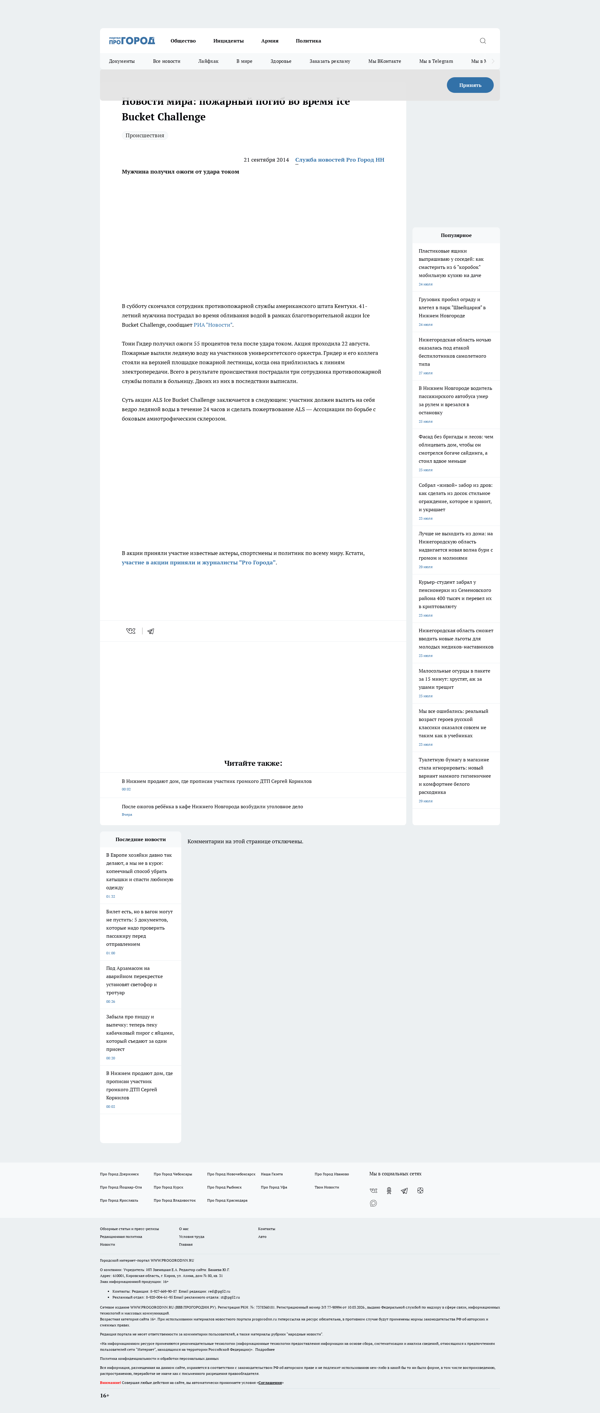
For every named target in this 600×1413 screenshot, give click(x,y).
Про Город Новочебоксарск (231, 1174)
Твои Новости (327, 1187)
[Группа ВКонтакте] (373, 1190)
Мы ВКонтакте (384, 61)
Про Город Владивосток (175, 1200)
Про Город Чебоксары (173, 1174)
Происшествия (145, 135)
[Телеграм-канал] (404, 1190)
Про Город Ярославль (119, 1200)
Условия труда (191, 1236)
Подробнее (265, 1349)
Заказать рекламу (330, 61)
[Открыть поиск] (483, 40)
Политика (308, 41)
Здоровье (281, 61)
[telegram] (153, 631)
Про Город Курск (168, 1187)
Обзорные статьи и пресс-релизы (129, 1228)
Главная (185, 1244)
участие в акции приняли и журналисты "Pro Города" (199, 562)
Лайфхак (208, 61)
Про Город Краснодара (227, 1200)
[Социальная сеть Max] (373, 1203)
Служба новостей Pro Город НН (339, 159)
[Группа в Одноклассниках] (389, 1190)
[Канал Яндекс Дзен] (420, 1190)
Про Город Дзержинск (119, 1174)
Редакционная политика (121, 1236)
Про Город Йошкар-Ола (121, 1187)
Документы (122, 61)
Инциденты (228, 41)
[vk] (131, 631)
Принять (470, 85)
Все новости (166, 61)
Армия (269, 41)
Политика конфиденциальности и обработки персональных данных (159, 1358)
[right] (493, 61)
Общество (183, 41)
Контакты (266, 1228)
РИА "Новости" (213, 324)
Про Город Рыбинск (224, 1187)
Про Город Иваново (332, 1174)
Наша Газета (272, 1174)
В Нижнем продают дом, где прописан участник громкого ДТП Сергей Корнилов (217, 784)
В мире (244, 61)
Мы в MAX (483, 61)
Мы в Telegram (436, 61)
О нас (184, 1228)
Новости (107, 1244)
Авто (262, 1236)
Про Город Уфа (274, 1187)
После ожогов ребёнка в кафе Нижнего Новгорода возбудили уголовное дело (212, 810)
